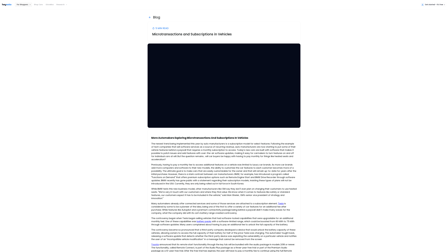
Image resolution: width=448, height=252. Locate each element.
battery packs (204, 221)
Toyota (155, 244)
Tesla (281, 203)
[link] (7, 5)
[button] (23, 4)
